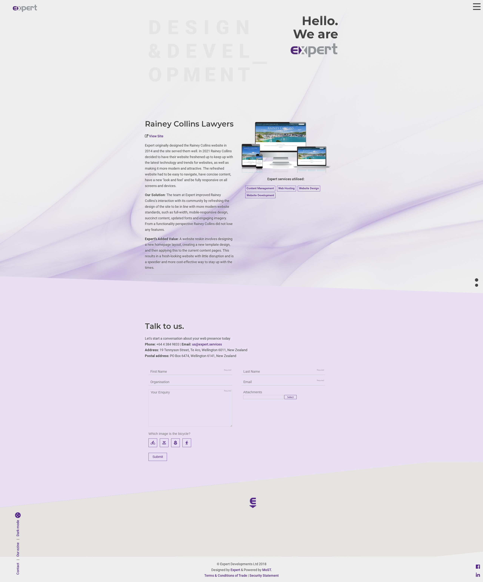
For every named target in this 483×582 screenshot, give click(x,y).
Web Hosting (286, 188)
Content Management (260, 188)
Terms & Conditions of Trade (225, 575)
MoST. (267, 570)
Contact (18, 569)
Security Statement (264, 575)
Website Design (309, 188)
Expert (235, 570)
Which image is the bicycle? (169, 434)
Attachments (252, 392)
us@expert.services (207, 344)
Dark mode (18, 528)
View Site (155, 136)
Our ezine (18, 550)
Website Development (260, 195)
